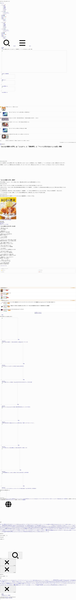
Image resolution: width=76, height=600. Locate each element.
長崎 (70, 524)
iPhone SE (28, 581)
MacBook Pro (55, 527)
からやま (5, 9)
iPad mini (25, 527)
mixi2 (36, 531)
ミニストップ (73, 524)
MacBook (39, 527)
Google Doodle (7, 531)
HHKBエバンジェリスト (30, 498)
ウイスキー (63, 524)
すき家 (5, 6)
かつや (5, 10)
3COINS (67, 530)
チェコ (39, 524)
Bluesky (32, 531)
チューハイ (15, 524)
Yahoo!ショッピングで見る (4, 224)
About (3, 593)
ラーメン (35, 530)
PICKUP (6, 525)
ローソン (5, 14)
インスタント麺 (44, 530)
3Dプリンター (46, 531)
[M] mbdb (10, 597)
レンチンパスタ (28, 530)
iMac (61, 527)
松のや (5, 8)
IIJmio (40, 531)
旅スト (5, 37)
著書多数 (24, 499)
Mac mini (65, 527)
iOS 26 (6, 527)
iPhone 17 (56, 525)
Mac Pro (70, 527)
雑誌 (2, 48)
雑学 (41, 525)
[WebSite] (8, 507)
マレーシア (26, 524)
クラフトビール (33, 524)
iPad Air (19, 527)
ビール (3, 524)
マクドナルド (38, 528)
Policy (3, 594)
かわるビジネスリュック (11, 499)
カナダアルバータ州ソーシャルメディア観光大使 (53, 498)
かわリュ (5, 20)
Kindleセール (34, 525)
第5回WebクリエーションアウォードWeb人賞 (19, 498)
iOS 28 (52, 580)
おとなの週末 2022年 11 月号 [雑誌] (5, 219)
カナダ (8, 524)
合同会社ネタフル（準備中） (6, 595)
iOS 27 (10, 527)
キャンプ (16, 530)
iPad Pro (14, 527)
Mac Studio (2, 583)
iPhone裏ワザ (15, 525)
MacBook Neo (58, 524)
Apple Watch (32, 527)
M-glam (7, 597)
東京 (67, 524)
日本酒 (53, 524)
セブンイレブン (6, 12)
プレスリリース (3, 265)
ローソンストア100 (9, 530)
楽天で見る (2, 223)
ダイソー (62, 530)
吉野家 (5, 7)
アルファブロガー (9, 498)
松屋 (4, 5)
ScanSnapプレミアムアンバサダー (39, 498)
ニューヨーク (44, 524)
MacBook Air (46, 527)
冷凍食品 (52, 530)
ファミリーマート (6, 13)
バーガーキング (46, 528)
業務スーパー (72, 530)
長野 (49, 524)
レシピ (22, 530)
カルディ (57, 530)
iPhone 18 (62, 525)
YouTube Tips (20, 531)
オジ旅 (6, 499)
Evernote (20, 524)
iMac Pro (3, 528)
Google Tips (15, 531)
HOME (3, 47)
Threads (26, 531)
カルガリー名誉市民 (64, 498)
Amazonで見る (2, 222)
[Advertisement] (26, 100)
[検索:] (4, 558)
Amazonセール (24, 525)
